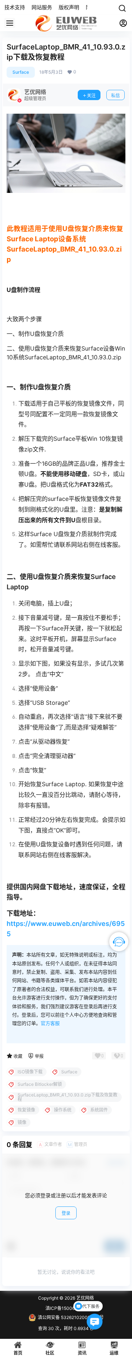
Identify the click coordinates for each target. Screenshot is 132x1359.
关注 (91, 95)
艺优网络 (84, 1298)
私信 (115, 95)
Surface (20, 72)
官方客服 (50, 1023)
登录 (66, 1213)
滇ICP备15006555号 (66, 1308)
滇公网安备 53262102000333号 (71, 1317)
